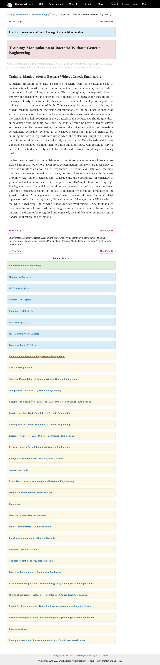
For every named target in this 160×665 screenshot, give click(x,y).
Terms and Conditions (74, 656)
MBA (100, 4)
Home (9, 14)
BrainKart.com (24, 4)
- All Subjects (20, 277)
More (144, 4)
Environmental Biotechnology (32, 14)
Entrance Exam (130, 4)
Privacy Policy (58, 656)
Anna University (56, 4)
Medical (73, 4)
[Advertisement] (137, 59)
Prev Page (16, 21)
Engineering (87, 4)
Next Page (105, 21)
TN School (112, 4)
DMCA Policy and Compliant (96, 656)
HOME (41, 4)
